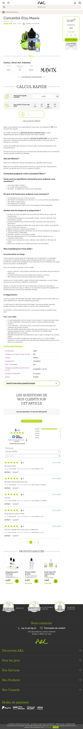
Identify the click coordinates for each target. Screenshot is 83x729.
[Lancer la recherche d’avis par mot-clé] (59, 456)
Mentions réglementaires (20, 383)
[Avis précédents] (27, 542)
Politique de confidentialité (65, 724)
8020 (55, 105)
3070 (42, 105)
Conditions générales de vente (18, 724)
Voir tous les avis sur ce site (17, 443)
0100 (35, 105)
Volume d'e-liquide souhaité (20, 96)
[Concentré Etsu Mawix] (31, 39)
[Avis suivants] (38, 542)
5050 (48, 105)
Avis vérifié (57, 462)
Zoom (33, 56)
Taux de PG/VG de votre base (22, 105)
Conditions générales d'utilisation (42, 724)
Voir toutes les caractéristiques (31, 77)
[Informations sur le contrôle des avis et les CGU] (26, 440)
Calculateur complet (31, 121)
